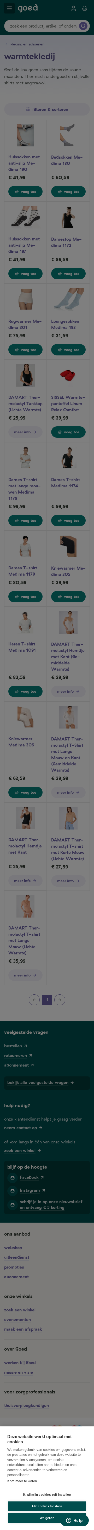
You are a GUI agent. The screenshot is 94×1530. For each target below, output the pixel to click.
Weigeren (47, 1518)
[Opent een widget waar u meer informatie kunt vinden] (74, 1520)
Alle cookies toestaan (47, 1506)
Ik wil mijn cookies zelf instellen (47, 1495)
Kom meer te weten (22, 1481)
